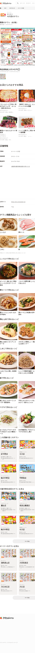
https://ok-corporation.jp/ (18, 202)
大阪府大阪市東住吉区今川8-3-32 (20, 166)
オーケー (10, 14)
